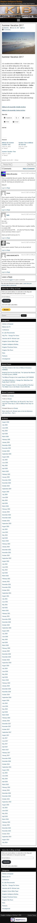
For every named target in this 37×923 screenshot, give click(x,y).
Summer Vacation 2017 (13, 25)
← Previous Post (6, 164)
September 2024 (6, 488)
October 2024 (6, 486)
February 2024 (6, 509)
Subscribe (6, 300)
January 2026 (6, 442)
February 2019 (6, 683)
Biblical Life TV (6, 327)
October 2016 (6, 764)
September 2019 (6, 662)
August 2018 (5, 700)
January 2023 (6, 546)
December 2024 (6, 480)
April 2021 (5, 607)
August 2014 (5, 839)
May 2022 (5, 570)
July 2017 (4, 738)
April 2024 (5, 503)
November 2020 (6, 622)
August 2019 (5, 665)
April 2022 (5, 573)
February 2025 (6, 474)
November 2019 (6, 657)
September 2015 (6, 802)
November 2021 (6, 587)
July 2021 (4, 599)
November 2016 (6, 761)
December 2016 (6, 758)
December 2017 (6, 723)
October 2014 (6, 834)
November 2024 (6, 483)
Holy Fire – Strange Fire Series (10, 335)
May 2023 (5, 535)
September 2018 (6, 697)
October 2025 (6, 451)
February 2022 (6, 578)
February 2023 (6, 544)
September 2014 (6, 836)
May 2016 (5, 778)
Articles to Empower (7, 324)
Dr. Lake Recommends (8, 332)
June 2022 (5, 567)
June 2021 (5, 602)
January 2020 (6, 651)
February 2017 (6, 752)
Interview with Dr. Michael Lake (10, 338)
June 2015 (5, 810)
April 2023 (5, 538)
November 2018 (6, 691)
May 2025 (5, 465)
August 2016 (5, 770)
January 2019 (6, 686)
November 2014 (6, 831)
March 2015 (5, 819)
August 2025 (5, 457)
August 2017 (5, 735)
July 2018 (4, 703)
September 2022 (6, 558)
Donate (12, 396)
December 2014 (6, 828)
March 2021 (5, 610)
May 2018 (5, 709)
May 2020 (5, 639)
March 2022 (5, 575)
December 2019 (6, 654)
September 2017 (6, 732)
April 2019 (5, 677)
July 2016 (4, 773)
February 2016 (6, 787)
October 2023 (6, 520)
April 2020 (5, 642)
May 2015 (5, 813)
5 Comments (7, 29)
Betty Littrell (5, 411)
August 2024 (5, 491)
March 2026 (5, 436)
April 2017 (5, 747)
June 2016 (5, 776)
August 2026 (5, 422)
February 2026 (6, 439)
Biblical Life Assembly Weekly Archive (14, 107)
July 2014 (4, 842)
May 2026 (5, 430)
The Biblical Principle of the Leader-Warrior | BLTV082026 (18, 377)
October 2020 (6, 625)
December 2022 (6, 549)
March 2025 (5, 471)
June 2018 (5, 706)
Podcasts (4, 356)
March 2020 (5, 645)
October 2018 (6, 694)
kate (8, 215)
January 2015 (6, 825)
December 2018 (6, 689)
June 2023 (5, 532)
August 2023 (5, 526)
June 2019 (5, 671)
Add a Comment (28, 168)
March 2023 (5, 541)
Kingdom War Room (7, 350)
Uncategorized (6, 359)
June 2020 (5, 636)
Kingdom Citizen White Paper (10, 341)
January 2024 (6, 512)
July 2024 (4, 494)
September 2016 (6, 767)
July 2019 (4, 668)
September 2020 (6, 628)
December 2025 (6, 445)
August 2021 (5, 596)
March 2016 (5, 784)
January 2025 (6, 477)
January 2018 (6, 720)
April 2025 (5, 468)
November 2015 (6, 796)
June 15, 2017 (15, 28)
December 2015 (6, 793)
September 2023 (6, 523)
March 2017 (5, 749)
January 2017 (6, 755)
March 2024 (5, 506)
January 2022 (6, 581)
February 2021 (6, 613)
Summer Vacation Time (9, 151)
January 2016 (6, 790)
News (23, 28)
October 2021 (6, 590)
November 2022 (6, 552)
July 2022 (4, 564)
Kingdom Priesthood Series (9, 347)
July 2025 (4, 459)
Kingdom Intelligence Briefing (11, 1)
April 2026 (5, 433)
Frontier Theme (32, 915)
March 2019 (5, 680)
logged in (11, 280)
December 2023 (6, 515)
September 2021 (6, 593)
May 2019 (5, 674)
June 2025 (5, 462)
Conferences (5, 330)
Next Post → (31, 164)
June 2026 (5, 428)
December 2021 (6, 584)
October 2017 (6, 729)
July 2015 (4, 807)
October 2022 (6, 555)
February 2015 (6, 822)
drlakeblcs (6, 28)
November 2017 (6, 726)
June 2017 (5, 741)
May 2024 (5, 500)
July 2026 (4, 425)
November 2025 (6, 448)
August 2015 (5, 805)
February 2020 (6, 648)
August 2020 (5, 631)
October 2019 (6, 660)
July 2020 (4, 633)
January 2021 (6, 616)
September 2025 (6, 454)
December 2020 (6, 619)
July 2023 (4, 529)
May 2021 (5, 604)
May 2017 (5, 744)
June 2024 (5, 497)
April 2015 (5, 816)
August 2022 (5, 561)
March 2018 (5, 715)
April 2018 (5, 712)
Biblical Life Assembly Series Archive (13, 110)
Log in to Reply (6, 188)
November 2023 (6, 517)
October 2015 (6, 799)
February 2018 (6, 718)
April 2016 (5, 781)
